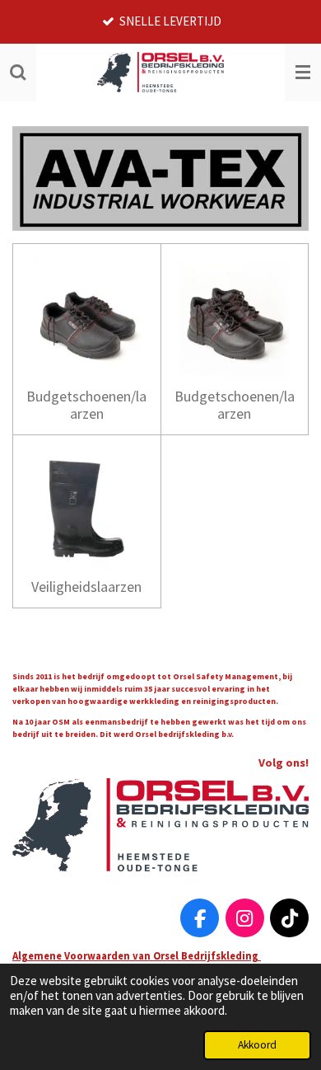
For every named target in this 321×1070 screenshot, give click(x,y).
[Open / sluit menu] (303, 72)
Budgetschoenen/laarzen (86, 404)
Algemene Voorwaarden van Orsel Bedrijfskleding (136, 955)
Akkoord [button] (257, 1045)
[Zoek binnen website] (18, 72)
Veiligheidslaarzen (86, 586)
